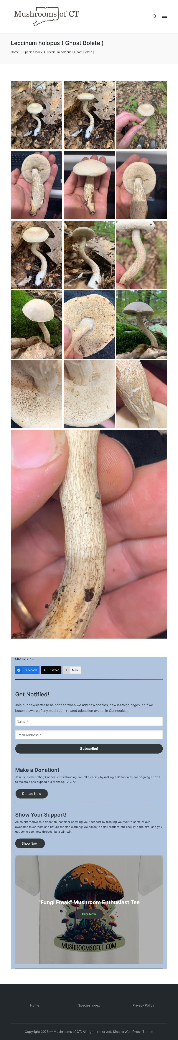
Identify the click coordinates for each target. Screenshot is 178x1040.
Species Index (89, 1005)
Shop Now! (30, 843)
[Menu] (164, 16)
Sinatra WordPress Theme (133, 1032)
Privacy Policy (143, 1005)
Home (34, 1005)
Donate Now (31, 794)
